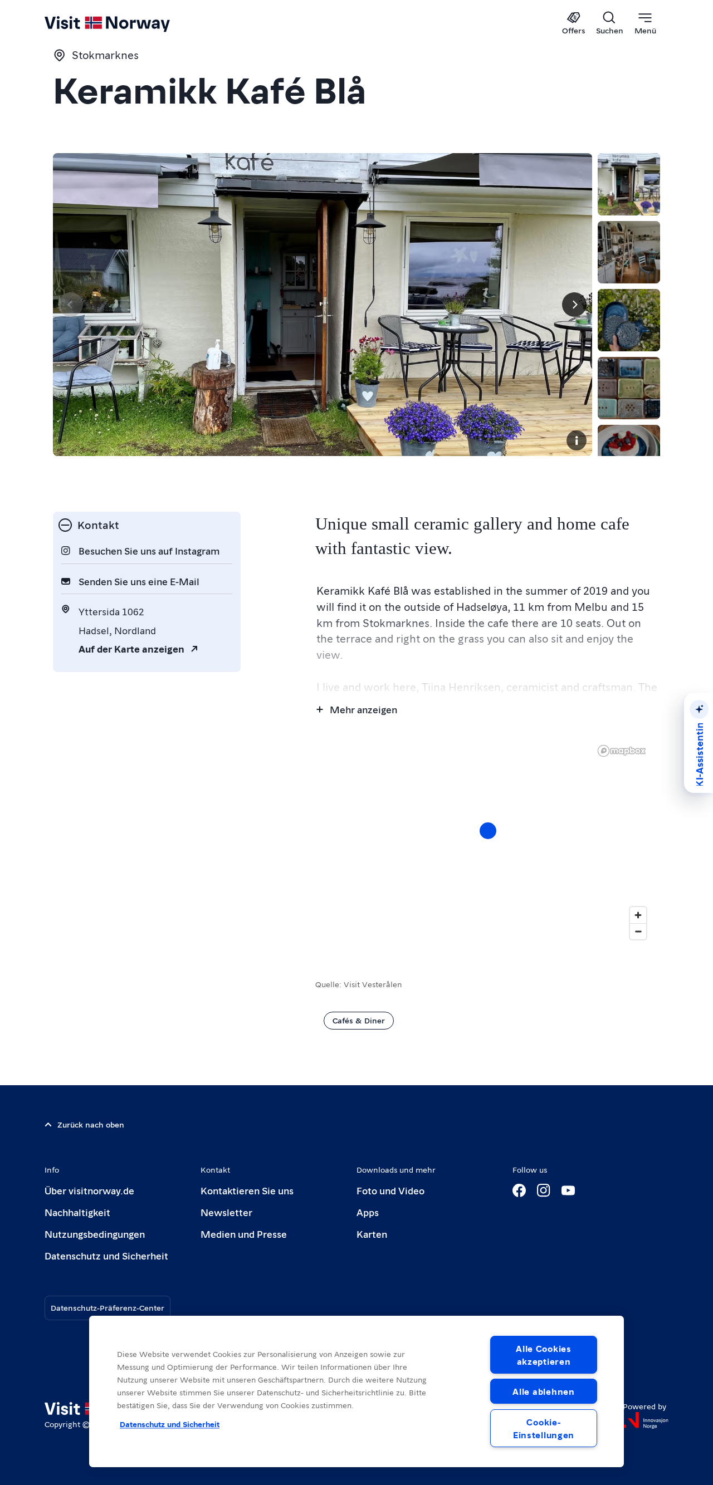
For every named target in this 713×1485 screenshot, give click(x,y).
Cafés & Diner (359, 1020)
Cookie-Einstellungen (543, 1428)
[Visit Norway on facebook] (519, 1190)
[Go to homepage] (126, 23)
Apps (367, 1211)
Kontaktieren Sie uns (247, 1190)
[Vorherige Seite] (70, 304)
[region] (356, 1391)
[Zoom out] (638, 931)
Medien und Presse (244, 1233)
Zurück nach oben (90, 1124)
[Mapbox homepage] (621, 750)
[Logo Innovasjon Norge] (645, 1420)
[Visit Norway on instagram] (543, 1190)
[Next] (574, 304)
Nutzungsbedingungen (95, 1233)
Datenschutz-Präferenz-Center (107, 1307)
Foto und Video (390, 1190)
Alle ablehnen (543, 1391)
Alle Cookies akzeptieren (544, 1354)
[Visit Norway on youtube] (568, 1190)
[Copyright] (577, 440)
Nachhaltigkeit (77, 1211)
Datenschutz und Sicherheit (106, 1255)
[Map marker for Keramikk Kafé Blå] (488, 830)
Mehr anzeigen (363, 709)
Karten (371, 1233)
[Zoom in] (638, 915)
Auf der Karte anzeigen (131, 648)
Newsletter (226, 1211)
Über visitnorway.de (89, 1190)
